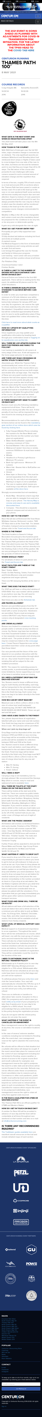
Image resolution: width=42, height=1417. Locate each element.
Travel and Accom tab (27, 528)
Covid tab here (23, 50)
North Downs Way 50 (9, 1324)
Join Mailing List (21, 1389)
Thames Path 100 (8, 1323)
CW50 (36, 12)
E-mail (4, 1367)
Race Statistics (7, 1358)
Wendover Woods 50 (9, 1336)
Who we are (6, 1352)
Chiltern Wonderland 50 (10, 1332)
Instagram (5, 1371)
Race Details (7, 21)
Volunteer (5, 1356)
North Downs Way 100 (9, 1330)
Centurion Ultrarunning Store (12, 1348)
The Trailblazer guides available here (17, 1132)
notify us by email (13, 1002)
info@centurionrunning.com (15, 1121)
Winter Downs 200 (8, 1339)
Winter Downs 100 (8, 1337)
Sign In (4, 1406)
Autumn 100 (6, 1334)
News (4, 1354)
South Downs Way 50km (10, 1328)
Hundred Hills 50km (9, 1319)
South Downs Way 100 (9, 1326)
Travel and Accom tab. (14, 562)
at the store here (21, 489)
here (27, 783)
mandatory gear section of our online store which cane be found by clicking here (21, 425)
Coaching (5, 1350)
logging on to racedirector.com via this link (21, 338)
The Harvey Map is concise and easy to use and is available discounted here (22, 503)
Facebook (5, 1370)
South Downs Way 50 (9, 1321)
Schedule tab (29, 600)
